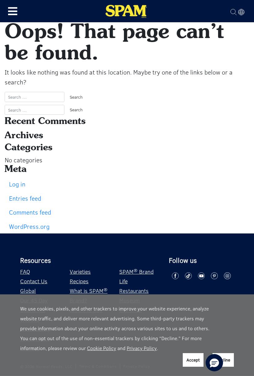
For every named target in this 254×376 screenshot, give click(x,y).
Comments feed (30, 212)
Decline (223, 360)
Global (28, 290)
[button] (214, 362)
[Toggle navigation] (13, 11)
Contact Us (33, 281)
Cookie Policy (101, 348)
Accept (193, 360)
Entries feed (25, 198)
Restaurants (134, 290)
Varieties (80, 271)
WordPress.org (29, 226)
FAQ (25, 271)
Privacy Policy (142, 348)
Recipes (79, 281)
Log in (17, 184)
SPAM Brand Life (136, 276)
